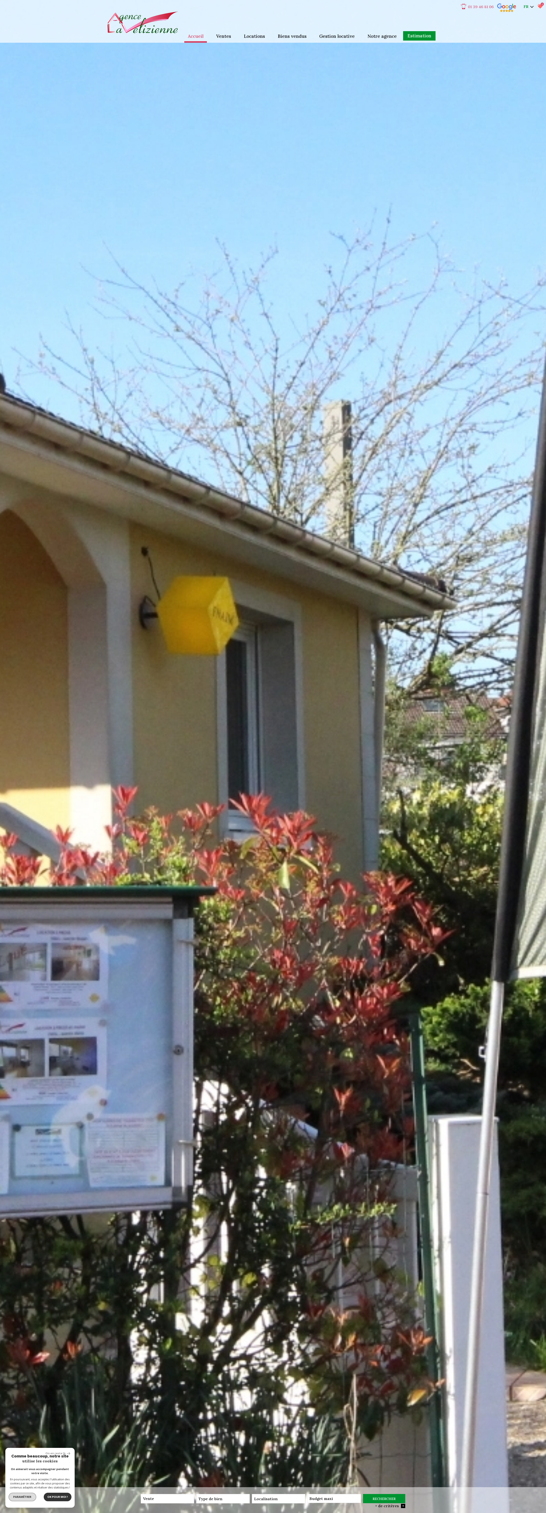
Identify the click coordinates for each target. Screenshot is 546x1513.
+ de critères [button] (389, 1505)
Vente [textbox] (148, 1498)
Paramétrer (22, 1497)
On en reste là (56, 1453)
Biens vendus (292, 36)
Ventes (223, 36)
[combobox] (167, 1498)
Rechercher (384, 1499)
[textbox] (223, 1498)
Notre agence (382, 36)
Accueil (195, 36)
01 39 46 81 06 (481, 6)
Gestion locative (337, 36)
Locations (254, 36)
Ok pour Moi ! (57, 1497)
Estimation (419, 36)
